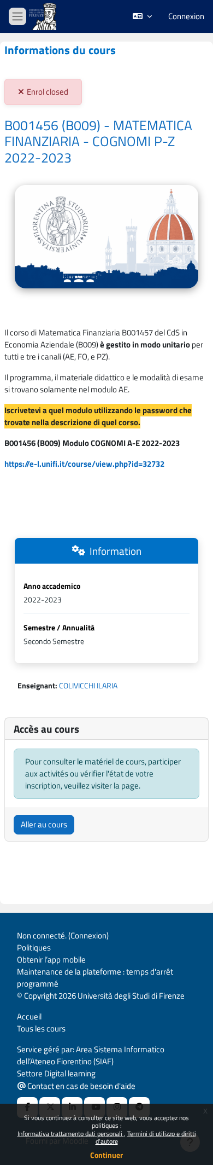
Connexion (186, 16)
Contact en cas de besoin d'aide (80, 1086)
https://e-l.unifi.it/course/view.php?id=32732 (84, 463)
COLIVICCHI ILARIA (88, 685)
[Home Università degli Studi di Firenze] (43, 16)
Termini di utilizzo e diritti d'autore (146, 1137)
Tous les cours (41, 1028)
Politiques (34, 947)
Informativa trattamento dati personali (70, 1133)
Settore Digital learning (56, 1073)
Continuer (106, 1155)
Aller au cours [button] (44, 824)
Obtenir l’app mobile (51, 959)
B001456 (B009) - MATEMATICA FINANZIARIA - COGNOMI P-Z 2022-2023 (98, 141)
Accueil (29, 1016)
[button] (142, 16)
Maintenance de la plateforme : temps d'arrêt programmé (95, 977)
